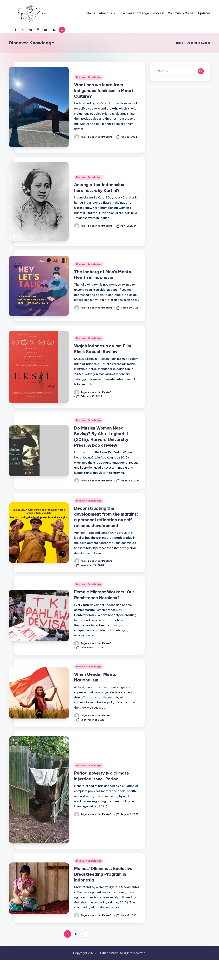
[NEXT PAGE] (85, 934)
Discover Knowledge (88, 77)
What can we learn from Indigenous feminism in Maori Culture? (103, 90)
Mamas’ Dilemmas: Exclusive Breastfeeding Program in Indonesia (103, 874)
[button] (85, 934)
